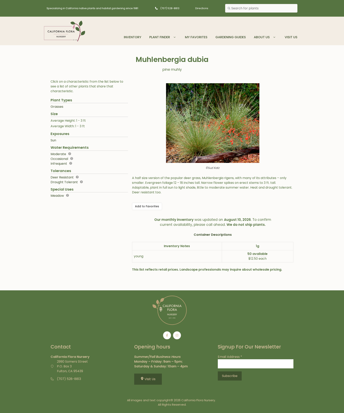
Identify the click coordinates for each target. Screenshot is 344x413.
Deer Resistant (62, 177)
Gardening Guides (230, 37)
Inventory (132, 37)
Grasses (57, 106)
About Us (262, 37)
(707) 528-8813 (169, 8)
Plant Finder (159, 37)
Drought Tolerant (64, 182)
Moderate (58, 154)
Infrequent (59, 163)
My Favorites (196, 37)
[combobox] (261, 8)
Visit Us (291, 37)
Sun (53, 140)
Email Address (230, 356)
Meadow (57, 195)
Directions (201, 8)
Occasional (59, 159)
